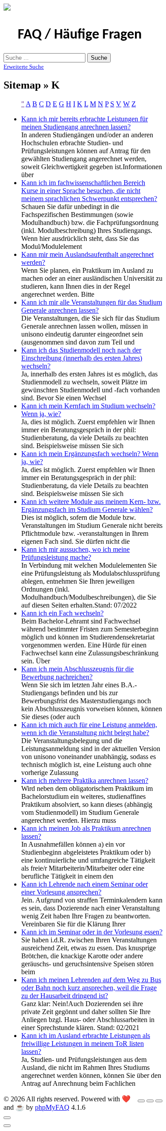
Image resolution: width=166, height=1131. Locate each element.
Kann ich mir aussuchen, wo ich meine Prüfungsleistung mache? (75, 553)
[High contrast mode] (158, 1101)
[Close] (7, 1117)
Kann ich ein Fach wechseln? (62, 613)
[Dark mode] (150, 1101)
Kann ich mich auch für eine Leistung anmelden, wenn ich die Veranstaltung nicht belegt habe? (89, 728)
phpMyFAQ (52, 1107)
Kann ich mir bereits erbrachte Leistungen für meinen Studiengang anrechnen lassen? (84, 123)
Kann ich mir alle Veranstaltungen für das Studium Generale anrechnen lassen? (91, 306)
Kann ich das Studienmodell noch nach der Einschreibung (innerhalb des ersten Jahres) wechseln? (81, 358)
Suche (99, 57)
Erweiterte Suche (24, 66)
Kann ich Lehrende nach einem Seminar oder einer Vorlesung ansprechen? (84, 888)
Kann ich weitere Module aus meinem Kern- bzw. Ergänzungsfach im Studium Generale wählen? (91, 505)
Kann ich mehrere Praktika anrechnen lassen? (84, 780)
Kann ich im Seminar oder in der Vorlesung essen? (91, 932)
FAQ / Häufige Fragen (80, 35)
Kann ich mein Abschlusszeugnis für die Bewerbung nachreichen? (77, 673)
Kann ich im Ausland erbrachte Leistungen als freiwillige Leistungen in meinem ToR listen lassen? (85, 1043)
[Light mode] (141, 1101)
